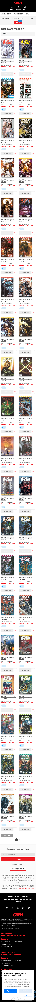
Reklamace (24, 896)
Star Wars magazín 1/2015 (25, 499)
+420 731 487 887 (7, 966)
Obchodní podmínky (26, 899)
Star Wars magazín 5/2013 (25, 737)
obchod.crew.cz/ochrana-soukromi (25, 888)
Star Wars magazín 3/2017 (25, 220)
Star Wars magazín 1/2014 (25, 538)
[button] (29, 14)
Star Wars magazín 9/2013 (25, 618)
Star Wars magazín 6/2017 (7, 181)
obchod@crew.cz (18, 869)
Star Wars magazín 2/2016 (7, 379)
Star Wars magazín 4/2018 (7, 101)
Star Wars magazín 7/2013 (7, 658)
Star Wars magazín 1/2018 (25, 141)
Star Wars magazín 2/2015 (7, 499)
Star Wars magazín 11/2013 (7, 817)
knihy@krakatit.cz (7, 963)
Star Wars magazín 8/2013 (25, 658)
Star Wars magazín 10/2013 (7, 618)
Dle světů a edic (18, 18)
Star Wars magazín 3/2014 (7, 538)
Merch (19, 22)
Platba (17, 896)
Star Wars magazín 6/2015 (25, 419)
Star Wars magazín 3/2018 (25, 101)
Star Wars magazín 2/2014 (7, 578)
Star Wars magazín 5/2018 (25, 61)
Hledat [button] (11, 9)
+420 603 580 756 (7, 947)
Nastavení (25, 991)
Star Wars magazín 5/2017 (25, 181)
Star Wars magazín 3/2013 (25, 777)
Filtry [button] (4, 34)
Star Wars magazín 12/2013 (25, 578)
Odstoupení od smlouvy (11, 899)
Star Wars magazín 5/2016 (25, 300)
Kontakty (18, 901)
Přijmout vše (11, 991)
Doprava (10, 896)
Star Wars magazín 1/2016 (25, 379)
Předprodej (18, 14)
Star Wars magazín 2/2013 (7, 777)
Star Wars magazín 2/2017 (7, 260)
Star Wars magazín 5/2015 (7, 459)
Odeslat (18, 859)
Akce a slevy (6, 14)
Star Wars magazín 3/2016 (25, 340)
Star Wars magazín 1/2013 (25, 817)
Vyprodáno (7, 74)
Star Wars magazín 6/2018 (7, 61)
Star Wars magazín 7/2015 (7, 419)
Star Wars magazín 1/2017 (25, 260)
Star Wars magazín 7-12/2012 (8, 697)
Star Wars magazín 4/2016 (7, 340)
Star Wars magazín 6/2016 (7, 300)
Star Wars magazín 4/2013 (7, 737)
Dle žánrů (5, 18)
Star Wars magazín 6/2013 (25, 697)
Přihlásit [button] (18, 9)
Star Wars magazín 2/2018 (7, 141)
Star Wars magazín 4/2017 (7, 220)
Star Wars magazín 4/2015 (25, 459)
